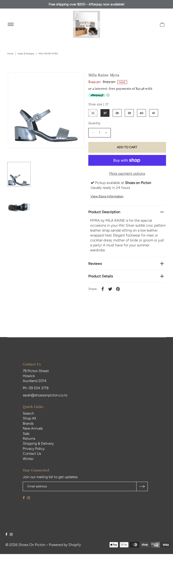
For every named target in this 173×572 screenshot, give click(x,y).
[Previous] (15, 80)
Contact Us (32, 453)
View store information (107, 196)
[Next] (26, 80)
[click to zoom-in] (77, 80)
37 (105, 113)
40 (141, 113)
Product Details (100, 276)
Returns (29, 438)
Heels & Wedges (26, 53)
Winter (28, 459)
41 (153, 113)
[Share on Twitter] (110, 288)
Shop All (29, 418)
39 (129, 113)
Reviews (95, 263)
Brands (28, 423)
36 (92, 113)
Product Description (104, 212)
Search (28, 413)
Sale (26, 433)
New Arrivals (33, 428)
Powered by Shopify (65, 545)
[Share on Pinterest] (118, 288)
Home (10, 53)
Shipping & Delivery (38, 443)
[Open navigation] (10, 24)
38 (117, 113)
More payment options (127, 173)
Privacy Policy (34, 448)
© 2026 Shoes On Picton (25, 545)
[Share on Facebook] (102, 288)
